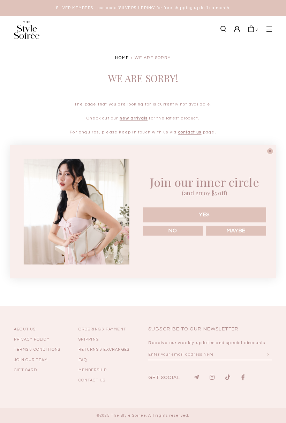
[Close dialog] (270, 150)
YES (204, 214)
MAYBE (236, 230)
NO (172, 230)
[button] (258, 56)
